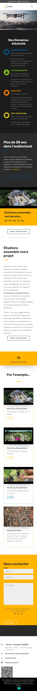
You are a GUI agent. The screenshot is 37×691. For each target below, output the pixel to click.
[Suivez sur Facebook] (15, 630)
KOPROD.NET (16, 169)
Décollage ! (10, 623)
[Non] (35, 684)
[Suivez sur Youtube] (21, 630)
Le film (10, 497)
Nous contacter (18, 231)
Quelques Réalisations (18, 177)
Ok (19, 688)
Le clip (10, 418)
